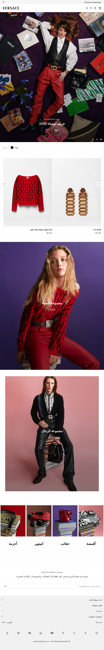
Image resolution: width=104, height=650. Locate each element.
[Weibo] (18, 633)
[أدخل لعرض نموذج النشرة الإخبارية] (5, 586)
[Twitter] (74, 633)
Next (5, 184)
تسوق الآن (52, 309)
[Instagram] (96, 633)
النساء (47, 129)
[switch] (10, 147)
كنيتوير (39, 544)
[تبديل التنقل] (99, 8)
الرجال (56, 129)
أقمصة (91, 544)
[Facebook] (85, 633)
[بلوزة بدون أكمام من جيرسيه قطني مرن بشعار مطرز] (76, 192)
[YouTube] (52, 633)
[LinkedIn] (40, 633)
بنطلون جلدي (47, 229)
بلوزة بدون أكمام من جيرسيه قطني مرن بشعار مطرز (83, 229)
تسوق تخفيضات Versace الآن (92, 2)
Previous (99, 184)
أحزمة (13, 544)
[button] (95, 8)
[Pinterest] (63, 633)
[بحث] (87, 8)
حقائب (65, 544)
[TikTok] (7, 633)
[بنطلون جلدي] (27, 192)
